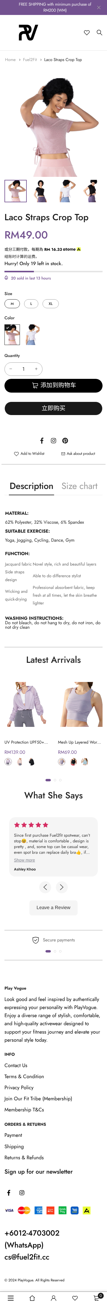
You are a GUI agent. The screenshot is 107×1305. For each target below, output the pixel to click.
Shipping (14, 1146)
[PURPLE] (32, 334)
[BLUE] (85, 761)
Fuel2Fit (30, 60)
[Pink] (19, 761)
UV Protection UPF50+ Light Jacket (34, 742)
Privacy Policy (19, 1087)
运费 (31, 256)
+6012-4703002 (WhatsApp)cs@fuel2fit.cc (31, 1245)
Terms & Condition (24, 1076)
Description (31, 486)
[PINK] (12, 334)
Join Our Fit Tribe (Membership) (38, 1098)
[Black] (31, 761)
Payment (13, 1135)
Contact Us (15, 1065)
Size (8, 294)
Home (11, 60)
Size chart (79, 486)
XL (51, 303)
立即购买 (53, 408)
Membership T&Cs (24, 1109)
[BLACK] (73, 761)
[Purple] (8, 761)
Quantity (12, 356)
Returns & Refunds (24, 1157)
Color (9, 318)
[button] (48, 780)
